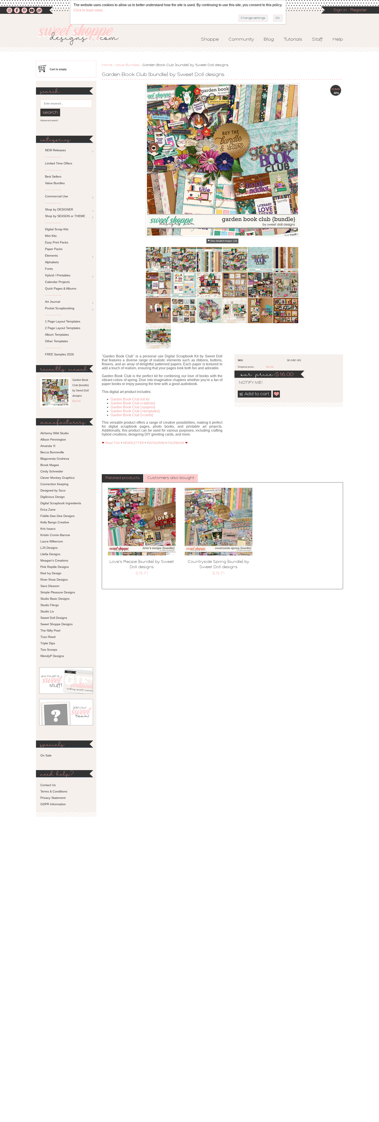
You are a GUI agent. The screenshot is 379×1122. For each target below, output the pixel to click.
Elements (51, 255)
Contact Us (48, 785)
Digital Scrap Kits (56, 229)
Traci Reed (47, 637)
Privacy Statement (53, 798)
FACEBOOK (176, 443)
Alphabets (52, 262)
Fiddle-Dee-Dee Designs (57, 516)
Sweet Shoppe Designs (56, 624)
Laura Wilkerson (51, 541)
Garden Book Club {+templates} (135, 411)
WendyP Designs (52, 656)
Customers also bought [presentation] (170, 478)
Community (241, 39)
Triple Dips (47, 643)
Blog (269, 39)
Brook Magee (49, 465)
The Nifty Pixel (50, 630)
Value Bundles (127, 65)
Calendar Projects (57, 282)
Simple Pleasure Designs (57, 592)
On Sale (46, 755)
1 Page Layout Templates (62, 321)
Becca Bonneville (52, 452)
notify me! (247, 383)
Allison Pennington (53, 439)
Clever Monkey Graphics (57, 477)
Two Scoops (48, 649)
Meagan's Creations (54, 560)
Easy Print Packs (56, 242)
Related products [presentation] (122, 478)
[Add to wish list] (276, 394)
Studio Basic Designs (55, 598)
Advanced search (49, 120)
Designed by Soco (53, 490)
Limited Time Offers (58, 163)
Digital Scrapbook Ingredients (60, 503)
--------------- (53, 156)
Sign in (340, 10)
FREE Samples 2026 (59, 354)
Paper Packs (54, 249)
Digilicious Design (52, 497)
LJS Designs (49, 547)
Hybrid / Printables (57, 275)
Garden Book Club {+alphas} (133, 403)
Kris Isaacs (47, 528)
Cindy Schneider (51, 471)
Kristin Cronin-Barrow (55, 535)
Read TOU (112, 443)
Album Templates (57, 334)
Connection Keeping (54, 484)
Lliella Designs (50, 554)
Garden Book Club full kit (130, 399)
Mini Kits (51, 236)
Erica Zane (47, 509)
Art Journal (52, 301)
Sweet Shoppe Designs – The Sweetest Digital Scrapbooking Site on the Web (82, 34)
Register (358, 10)
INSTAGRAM (156, 443)
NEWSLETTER (133, 443)
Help (338, 39)
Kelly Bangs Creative (54, 522)
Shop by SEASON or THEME (65, 216)
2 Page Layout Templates (62, 328)
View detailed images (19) (223, 241)
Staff (317, 39)
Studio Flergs (49, 605)
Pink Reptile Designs (54, 567)
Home (107, 65)
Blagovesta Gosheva (54, 458)
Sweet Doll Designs (53, 618)
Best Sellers (53, 176)
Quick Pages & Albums (60, 288)
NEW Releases (55, 150)
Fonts (49, 268)
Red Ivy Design (50, 573)
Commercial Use (56, 196)
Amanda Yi (47, 446)
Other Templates (56, 341)
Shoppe (210, 39)
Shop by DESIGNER (59, 209)
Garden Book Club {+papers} (133, 407)
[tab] (122, 478)
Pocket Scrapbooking (59, 308)
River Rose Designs (54, 579)
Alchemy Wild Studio (54, 433)
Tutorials (293, 39)
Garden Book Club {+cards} (132, 415)
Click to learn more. (88, 10)
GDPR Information (53, 804)
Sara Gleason (49, 586)
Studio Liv (47, 611)
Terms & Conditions (53, 791)
